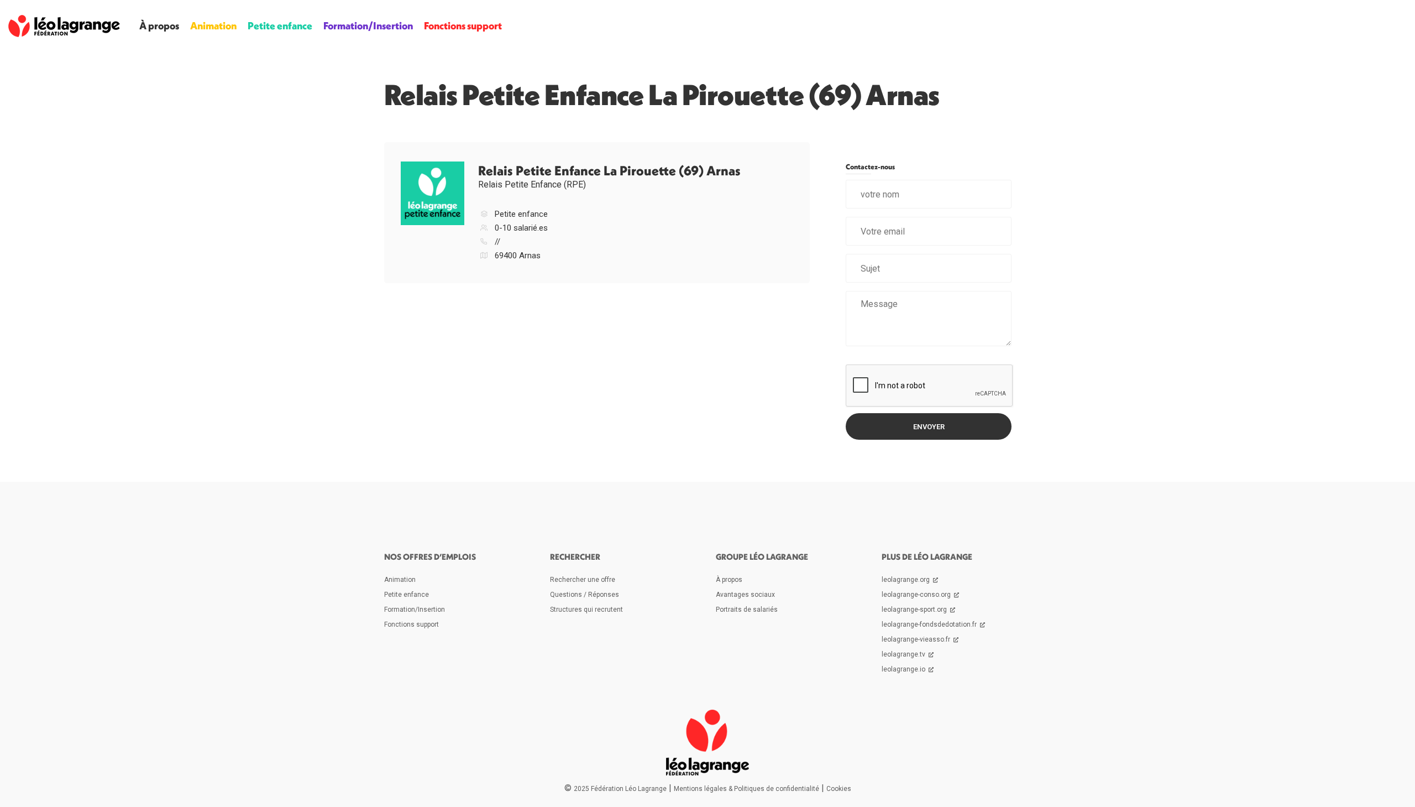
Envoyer (929, 427)
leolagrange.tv (904, 654)
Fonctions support (463, 25)
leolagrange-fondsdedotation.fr (930, 624)
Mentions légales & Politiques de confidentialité (746, 789)
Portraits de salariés (747, 609)
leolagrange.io (904, 669)
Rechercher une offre (582, 580)
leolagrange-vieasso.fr (917, 639)
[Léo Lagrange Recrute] (64, 26)
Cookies (838, 789)
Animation (213, 25)
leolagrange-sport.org (915, 609)
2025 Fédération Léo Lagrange (620, 789)
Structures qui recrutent (586, 609)
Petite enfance (280, 25)
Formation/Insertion (368, 25)
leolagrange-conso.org (917, 594)
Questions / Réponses (584, 594)
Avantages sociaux (745, 594)
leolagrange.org (906, 580)
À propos (159, 25)
